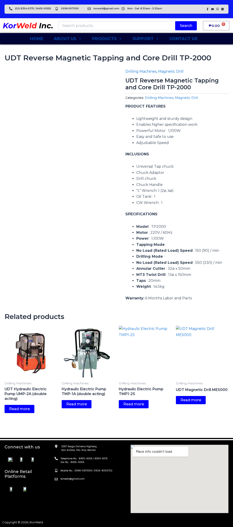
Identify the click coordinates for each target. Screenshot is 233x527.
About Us (65, 38)
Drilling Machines (141, 71)
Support (143, 38)
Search (186, 25)
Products (104, 38)
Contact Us (183, 38)
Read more (19, 409)
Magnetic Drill (171, 71)
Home (36, 38)
